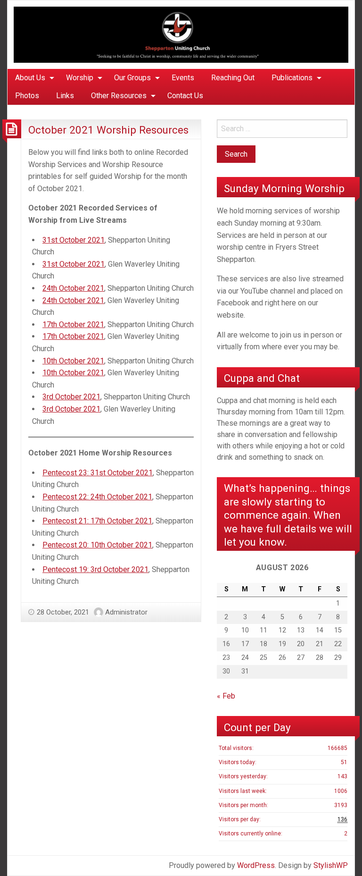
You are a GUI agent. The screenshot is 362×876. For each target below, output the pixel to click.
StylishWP (330, 865)
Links (65, 95)
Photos (27, 95)
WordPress (256, 865)
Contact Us (185, 95)
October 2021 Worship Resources (108, 130)
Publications (292, 77)
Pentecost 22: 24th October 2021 (97, 496)
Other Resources (119, 95)
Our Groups (132, 77)
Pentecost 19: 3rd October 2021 (95, 569)
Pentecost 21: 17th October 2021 (97, 520)
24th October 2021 (73, 288)
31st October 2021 (73, 240)
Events (183, 77)
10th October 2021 (73, 360)
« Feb (226, 695)
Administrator (126, 612)
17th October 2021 (73, 324)
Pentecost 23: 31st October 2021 (97, 472)
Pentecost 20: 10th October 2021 (97, 544)
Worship (79, 77)
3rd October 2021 (71, 396)
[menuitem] (32, 78)
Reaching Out (233, 77)
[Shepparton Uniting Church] (181, 34)
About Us (30, 77)
